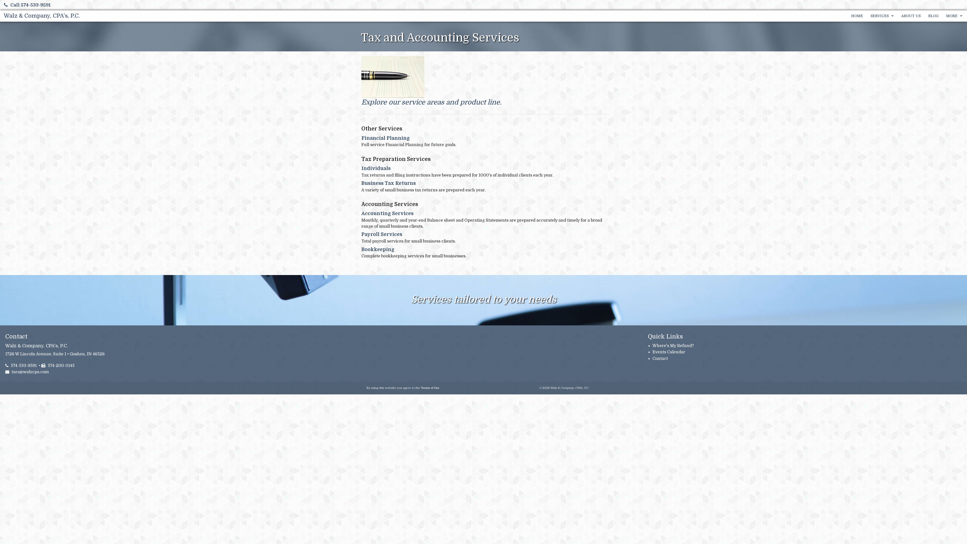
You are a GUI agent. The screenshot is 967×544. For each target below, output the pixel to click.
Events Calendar (668, 352)
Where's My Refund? (673, 346)
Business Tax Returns (388, 183)
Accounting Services (387, 213)
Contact (660, 358)
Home (857, 16)
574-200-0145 (61, 365)
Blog (933, 16)
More (951, 16)
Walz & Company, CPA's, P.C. (42, 16)
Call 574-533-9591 (30, 5)
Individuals (376, 168)
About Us (911, 16)
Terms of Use (430, 388)
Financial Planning (385, 138)
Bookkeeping (377, 249)
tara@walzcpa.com (30, 372)
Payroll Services (381, 234)
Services (880, 16)
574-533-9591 (24, 365)
